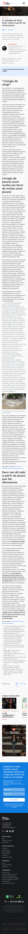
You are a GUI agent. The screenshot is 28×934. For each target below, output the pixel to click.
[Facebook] (3, 30)
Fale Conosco (6, 872)
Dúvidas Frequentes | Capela (10, 879)
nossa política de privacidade (16, 806)
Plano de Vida (6, 853)
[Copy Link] (14, 30)
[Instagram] (2, 831)
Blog (3, 839)
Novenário (5, 848)
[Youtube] (7, 831)
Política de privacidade (8, 883)
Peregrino (4, 866)
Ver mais (4, 719)
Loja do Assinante (7, 865)
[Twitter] (9, 30)
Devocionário (5, 850)
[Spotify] (10, 831)
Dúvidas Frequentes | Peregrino (10, 878)
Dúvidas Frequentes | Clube (9, 874)
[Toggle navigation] (24, 3)
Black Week (5, 842)
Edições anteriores (7, 857)
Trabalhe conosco (7, 840)
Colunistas (5, 17)
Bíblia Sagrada (6, 852)
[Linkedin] (11, 30)
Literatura (4, 855)
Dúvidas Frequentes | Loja (9, 876)
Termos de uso (6, 881)
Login (3, 863)
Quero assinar (14, 800)
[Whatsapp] (6, 30)
